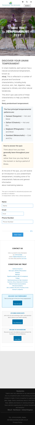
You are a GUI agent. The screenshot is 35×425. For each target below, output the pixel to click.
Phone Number (8, 218)
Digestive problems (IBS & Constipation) (17, 276)
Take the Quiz (17, 304)
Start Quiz (17, 235)
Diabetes (17, 272)
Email (4, 210)
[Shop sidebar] (22, 2)
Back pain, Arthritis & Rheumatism (17, 270)
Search (27, 5)
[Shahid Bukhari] (11, 4)
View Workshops (17, 322)
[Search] (27, 2)
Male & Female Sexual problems (17, 284)
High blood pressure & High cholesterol (17, 280)
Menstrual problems (17, 285)
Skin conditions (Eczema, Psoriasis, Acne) (17, 287)
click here (23, 258)
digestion (17, 274)
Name (4, 202)
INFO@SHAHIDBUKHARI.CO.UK (17, 420)
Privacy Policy (17, 422)
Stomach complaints (17, 289)
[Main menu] (31, 2)
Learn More (18, 339)
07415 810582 (18, 254)
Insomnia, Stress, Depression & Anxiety (17, 282)
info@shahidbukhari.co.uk (19, 256)
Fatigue (18, 278)
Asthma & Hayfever (18, 268)
